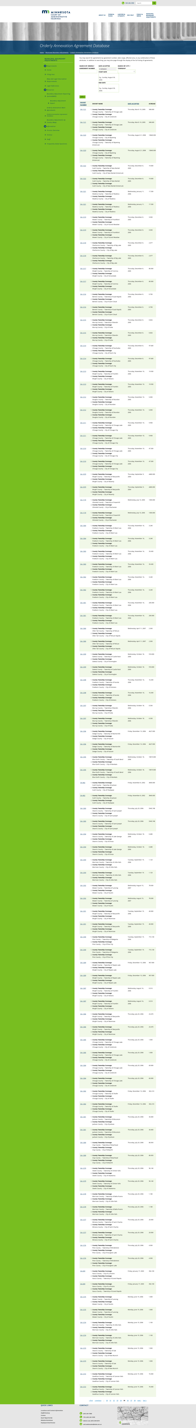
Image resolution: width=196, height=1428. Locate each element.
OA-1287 (83, 988)
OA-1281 (83, 1117)
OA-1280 (83, 1143)
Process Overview (53, 130)
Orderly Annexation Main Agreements (56, 109)
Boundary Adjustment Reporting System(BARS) (58, 95)
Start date (103, 72)
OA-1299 (83, 654)
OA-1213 (83, 371)
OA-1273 (83, 1348)
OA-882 (82, 783)
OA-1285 (83, 1040)
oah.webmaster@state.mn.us (92, 1424)
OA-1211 (83, 423)
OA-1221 (83, 191)
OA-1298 (83, 680)
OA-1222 (83, 166)
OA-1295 (83, 757)
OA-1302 (83, 577)
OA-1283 (83, 808)
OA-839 (82, 1271)
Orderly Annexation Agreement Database (84, 52)
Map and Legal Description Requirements (57, 80)
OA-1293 (83, 860)
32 (114, 1400)
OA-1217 (83, 269)
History (49, 135)
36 (128, 1400)
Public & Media (139, 15)
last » (145, 1400)
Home (42, 52)
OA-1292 (83, 885)
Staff (48, 139)
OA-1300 (83, 628)
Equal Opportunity (46, 1418)
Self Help (130, 14)
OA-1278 (83, 1194)
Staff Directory (45, 1413)
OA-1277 (83, 1220)
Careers (43, 1415)
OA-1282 (83, 1091)
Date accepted (104, 66)
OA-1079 (83, 474)
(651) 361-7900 (129, 3)
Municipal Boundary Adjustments (150, 15)
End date (102, 83)
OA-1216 (83, 294)
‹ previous (98, 1400)
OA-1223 (83, 135)
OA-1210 (83, 448)
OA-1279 (83, 1168)
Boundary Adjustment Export (58, 102)
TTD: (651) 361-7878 (89, 1417)
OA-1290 (83, 937)
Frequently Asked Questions (57, 144)
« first (91, 1400)
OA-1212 (83, 397)
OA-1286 (83, 1014)
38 (135, 1400)
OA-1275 (83, 1297)
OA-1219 (83, 217)
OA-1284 (83, 1065)
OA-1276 (83, 1245)
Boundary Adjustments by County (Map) (56, 121)
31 (110, 1400)
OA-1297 (83, 706)
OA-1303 (83, 551)
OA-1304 (83, 526)
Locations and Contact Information (52, 1410)
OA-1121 (83, 109)
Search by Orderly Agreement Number (87, 67)
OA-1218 (83, 243)
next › (139, 1400)
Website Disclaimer (47, 1420)
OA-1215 (83, 320)
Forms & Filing (110, 15)
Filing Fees (51, 74)
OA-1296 (83, 731)
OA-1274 (83, 1322)
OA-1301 (83, 603)
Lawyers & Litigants (121, 15)
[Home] (56, 14)
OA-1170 (83, 500)
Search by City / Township (124, 67)
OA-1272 (83, 1374)
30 (107, 1400)
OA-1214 (83, 346)
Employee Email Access (48, 1423)
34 (121, 1400)
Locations (126, 1424)
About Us (101, 14)
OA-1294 (83, 834)
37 (131, 1400)
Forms (49, 70)
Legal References (53, 86)
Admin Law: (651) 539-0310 (91, 1421)
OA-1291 (83, 911)
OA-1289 (83, 963)
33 (117, 1400)
